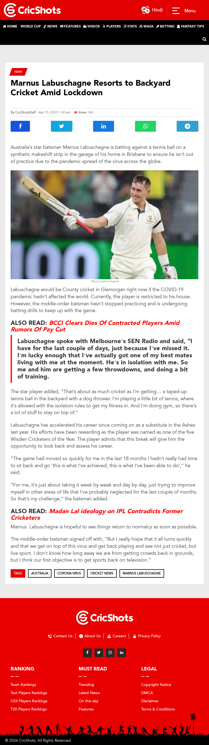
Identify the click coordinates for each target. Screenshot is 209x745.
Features (86, 709)
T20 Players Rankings (29, 709)
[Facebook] (87, 652)
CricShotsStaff (25, 112)
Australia (39, 573)
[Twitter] (98, 652)
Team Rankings (23, 684)
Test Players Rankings (29, 692)
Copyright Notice (156, 684)
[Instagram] (110, 652)
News (18, 71)
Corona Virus (69, 573)
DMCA (147, 692)
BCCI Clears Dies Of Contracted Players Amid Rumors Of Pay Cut (95, 326)
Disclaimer (150, 701)
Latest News (89, 692)
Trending (86, 684)
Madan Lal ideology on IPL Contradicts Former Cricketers (97, 514)
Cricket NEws (101, 573)
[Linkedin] (121, 652)
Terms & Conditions (158, 709)
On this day (89, 701)
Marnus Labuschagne (142, 573)
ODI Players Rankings (29, 701)
